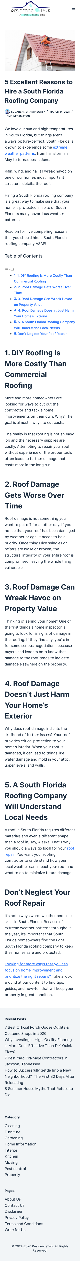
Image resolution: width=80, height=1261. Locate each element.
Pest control (15, 1168)
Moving (11, 1162)
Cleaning (12, 1126)
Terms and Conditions (24, 1224)
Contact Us (14, 1205)
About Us (13, 1199)
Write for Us (15, 1230)
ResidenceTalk (42, 1246)
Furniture (12, 1132)
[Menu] (73, 10)
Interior (11, 1150)
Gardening (14, 1138)
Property (12, 1174)
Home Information (17, 116)
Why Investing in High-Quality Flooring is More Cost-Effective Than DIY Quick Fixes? (38, 1046)
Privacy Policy (17, 1217)
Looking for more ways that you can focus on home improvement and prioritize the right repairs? (36, 970)
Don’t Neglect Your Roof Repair (42, 334)
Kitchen (11, 1156)
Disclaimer (14, 1211)
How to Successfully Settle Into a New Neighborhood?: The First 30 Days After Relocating (39, 1076)
